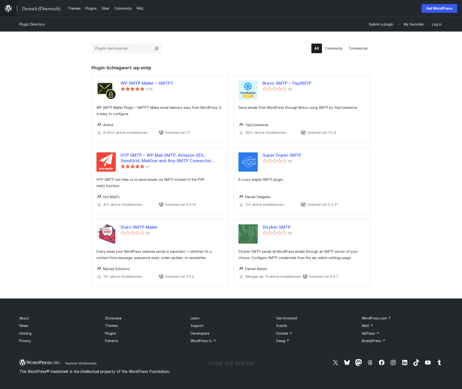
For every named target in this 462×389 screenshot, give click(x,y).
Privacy (25, 341)
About (24, 318)
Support (197, 326)
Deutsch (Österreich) (80, 363)
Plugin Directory (32, 24)
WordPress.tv (203, 341)
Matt (367, 326)
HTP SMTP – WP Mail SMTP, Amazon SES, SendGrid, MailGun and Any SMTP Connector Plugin (166, 158)
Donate (284, 333)
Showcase (113, 318)
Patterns (111, 341)
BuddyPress (373, 341)
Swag (282, 341)
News (23, 326)
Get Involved (286, 318)
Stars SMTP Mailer (139, 227)
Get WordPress (439, 8)
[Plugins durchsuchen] (156, 48)
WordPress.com (376, 318)
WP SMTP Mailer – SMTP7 (147, 83)
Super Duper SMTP (282, 155)
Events (281, 326)
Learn (195, 318)
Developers (200, 333)
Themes (111, 326)
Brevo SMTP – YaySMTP (287, 83)
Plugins (110, 333)
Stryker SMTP (277, 227)
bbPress (370, 333)
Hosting (25, 333)
